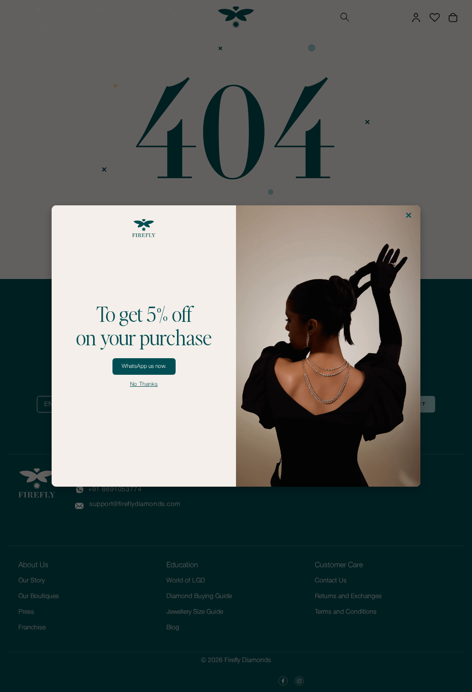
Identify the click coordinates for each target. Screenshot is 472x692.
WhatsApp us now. (144, 366)
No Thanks (144, 384)
